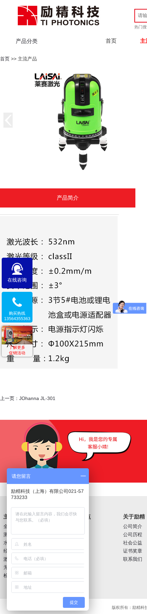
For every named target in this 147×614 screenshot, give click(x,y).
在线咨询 (17, 280)
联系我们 (132, 559)
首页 (111, 41)
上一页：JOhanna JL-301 (27, 398)
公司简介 (132, 526)
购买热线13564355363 (17, 316)
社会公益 (132, 542)
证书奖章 (132, 551)
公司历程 (132, 534)
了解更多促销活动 (17, 350)
